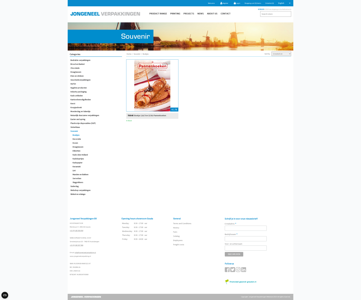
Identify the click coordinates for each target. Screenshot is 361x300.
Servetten (77, 178)
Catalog (176, 236)
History (176, 227)
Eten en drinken (77, 76)
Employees (178, 240)
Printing (175, 13)
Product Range (158, 13)
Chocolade (75, 68)
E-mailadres (230, 223)
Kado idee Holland (80, 154)
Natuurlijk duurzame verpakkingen (85, 115)
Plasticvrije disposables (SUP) (83, 123)
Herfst (73, 83)
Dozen (75, 143)
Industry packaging (79, 91)
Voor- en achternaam (233, 244)
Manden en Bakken (80, 174)
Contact (226, 13)
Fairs (175, 232)
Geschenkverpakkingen (81, 80)
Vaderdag (75, 186)
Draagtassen (76, 72)
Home (129, 54)
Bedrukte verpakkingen (80, 60)
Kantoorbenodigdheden (81, 99)
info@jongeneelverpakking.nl (85, 252)
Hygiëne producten (79, 87)
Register (225, 3)
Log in (238, 3)
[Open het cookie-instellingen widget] (4, 295)
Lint (74, 170)
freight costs (178, 244)
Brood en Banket (78, 64)
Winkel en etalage (78, 194)
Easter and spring (78, 119)
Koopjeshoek (76, 107)
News (200, 13)
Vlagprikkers (78, 182)
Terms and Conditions (182, 223)
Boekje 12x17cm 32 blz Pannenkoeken (150, 115)
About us (212, 13)
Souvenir (74, 131)
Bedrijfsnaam (231, 234)
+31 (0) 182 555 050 (76, 230)
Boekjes (76, 135)
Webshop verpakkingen (81, 190)
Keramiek (77, 166)
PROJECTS (188, 13)
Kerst (73, 103)
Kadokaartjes (78, 158)
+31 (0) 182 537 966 (76, 245)
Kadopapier (77, 162)
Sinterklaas (75, 127)
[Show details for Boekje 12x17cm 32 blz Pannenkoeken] (152, 85)
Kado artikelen (77, 95)
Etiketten (76, 151)
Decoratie (77, 139)
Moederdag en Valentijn (80, 111)
